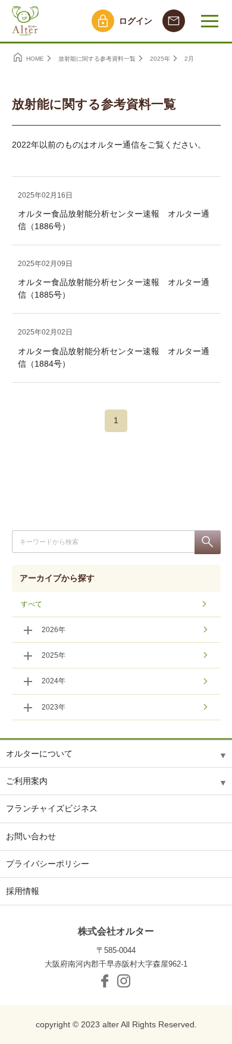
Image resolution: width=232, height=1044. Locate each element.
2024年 (53, 681)
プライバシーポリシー (47, 863)
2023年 (53, 707)
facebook (104, 980)
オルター (24, 21)
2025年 (53, 655)
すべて (31, 604)
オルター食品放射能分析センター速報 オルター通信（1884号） (113, 357)
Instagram (123, 980)
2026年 (53, 630)
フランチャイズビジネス (52, 808)
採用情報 (22, 891)
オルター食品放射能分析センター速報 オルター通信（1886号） (113, 220)
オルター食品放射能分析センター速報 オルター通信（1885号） (113, 288)
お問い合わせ (31, 836)
